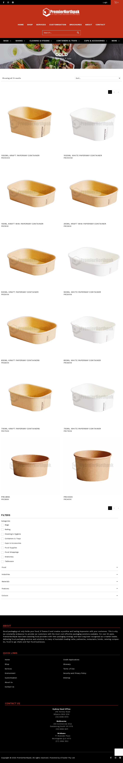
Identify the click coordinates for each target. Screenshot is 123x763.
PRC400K (68, 497)
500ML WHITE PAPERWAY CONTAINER (82, 292)
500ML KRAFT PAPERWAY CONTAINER (19, 292)
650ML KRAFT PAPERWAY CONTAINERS (20, 360)
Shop (62, 59)
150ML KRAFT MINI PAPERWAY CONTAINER (22, 224)
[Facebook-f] (3, 2)
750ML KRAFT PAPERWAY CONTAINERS (20, 428)
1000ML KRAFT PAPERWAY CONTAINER (20, 155)
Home (54, 59)
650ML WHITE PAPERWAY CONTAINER (82, 360)
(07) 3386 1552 (62, 741)
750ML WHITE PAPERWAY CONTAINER (82, 428)
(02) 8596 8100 (61, 717)
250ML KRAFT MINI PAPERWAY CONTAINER (85, 224)
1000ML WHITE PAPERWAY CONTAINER (83, 155)
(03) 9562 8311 (62, 729)
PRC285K (5, 497)
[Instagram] (8, 2)
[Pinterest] (13, 2)
